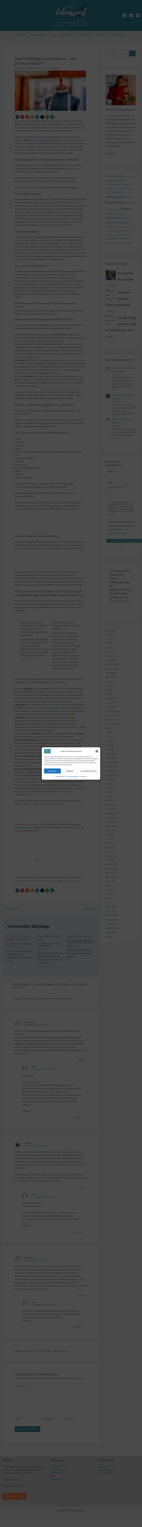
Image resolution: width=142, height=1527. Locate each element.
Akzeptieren (52, 771)
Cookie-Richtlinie (60, 776)
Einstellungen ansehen (89, 771)
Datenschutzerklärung (72, 776)
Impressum (83, 776)
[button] (97, 751)
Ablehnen (70, 771)
